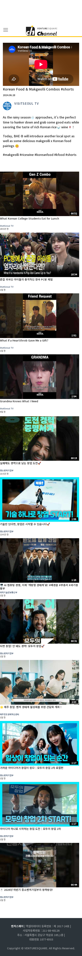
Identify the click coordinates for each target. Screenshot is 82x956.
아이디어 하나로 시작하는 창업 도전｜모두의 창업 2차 (30, 828)
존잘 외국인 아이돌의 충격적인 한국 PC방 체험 (26, 279)
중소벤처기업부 (6, 470)
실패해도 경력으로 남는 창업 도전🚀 (20, 463)
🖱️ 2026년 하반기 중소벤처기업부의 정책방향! (26, 889)
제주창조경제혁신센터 (9, 714)
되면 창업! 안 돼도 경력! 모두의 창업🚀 (22, 646)
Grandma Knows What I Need (19, 401)
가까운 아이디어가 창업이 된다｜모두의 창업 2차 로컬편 (31, 767)
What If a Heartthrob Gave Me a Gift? (24, 340)
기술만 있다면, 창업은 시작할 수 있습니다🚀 (25, 524)
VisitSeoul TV (26, 103)
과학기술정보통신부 (8, 592)
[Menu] (6, 30)
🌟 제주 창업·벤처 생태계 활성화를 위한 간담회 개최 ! (30, 707)
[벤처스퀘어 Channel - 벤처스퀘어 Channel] (41, 31)
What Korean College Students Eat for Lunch (29, 218)
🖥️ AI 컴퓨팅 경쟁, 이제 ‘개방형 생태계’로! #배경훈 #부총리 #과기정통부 (39, 586)
